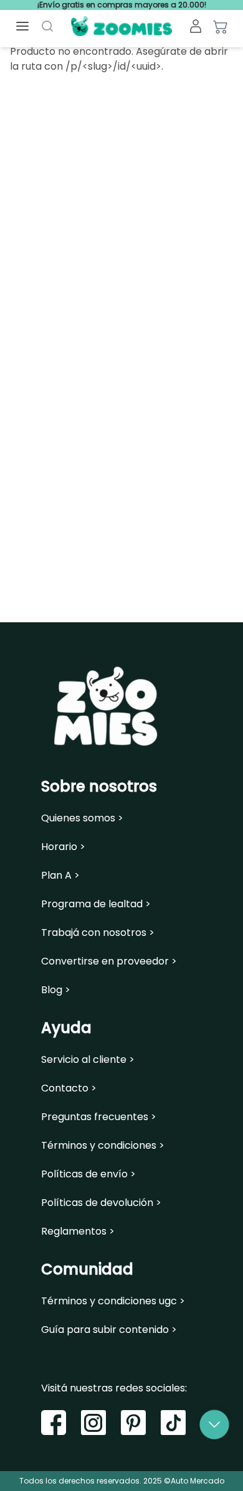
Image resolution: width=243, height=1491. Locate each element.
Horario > (63, 847)
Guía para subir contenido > (109, 1330)
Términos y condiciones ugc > (113, 1301)
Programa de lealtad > (96, 904)
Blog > (55, 990)
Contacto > (69, 1088)
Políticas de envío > (88, 1174)
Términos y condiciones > (102, 1145)
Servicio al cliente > (88, 1060)
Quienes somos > (82, 818)
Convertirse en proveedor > (109, 961)
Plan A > (60, 875)
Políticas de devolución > (101, 1203)
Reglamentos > (78, 1231)
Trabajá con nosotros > (98, 933)
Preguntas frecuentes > (98, 1117)
